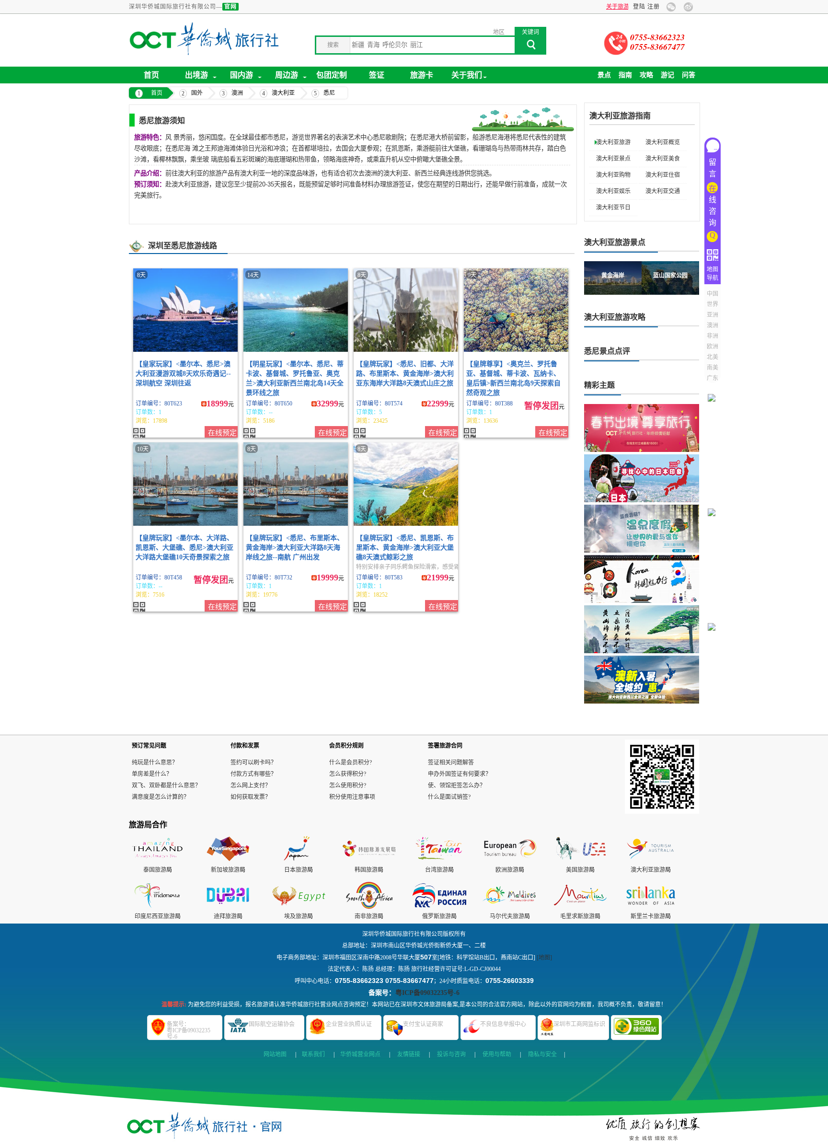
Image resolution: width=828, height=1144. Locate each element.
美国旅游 (577, 870)
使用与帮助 (497, 1054)
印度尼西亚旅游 (155, 916)
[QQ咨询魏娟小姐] (714, 385)
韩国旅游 (366, 870)
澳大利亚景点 (613, 158)
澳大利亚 (283, 93)
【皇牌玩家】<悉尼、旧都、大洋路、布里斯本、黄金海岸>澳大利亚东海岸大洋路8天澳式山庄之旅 (405, 373)
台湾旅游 (436, 870)
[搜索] (530, 47)
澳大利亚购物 (613, 175)
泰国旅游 (154, 870)
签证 (376, 75)
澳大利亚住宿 (662, 175)
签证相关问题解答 (451, 762)
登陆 (639, 6)
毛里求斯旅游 (577, 916)
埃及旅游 (295, 916)
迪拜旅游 (225, 916)
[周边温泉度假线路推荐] (641, 529)
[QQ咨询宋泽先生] (714, 729)
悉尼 (329, 93)
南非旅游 (366, 916)
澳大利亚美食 (662, 158)
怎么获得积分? (347, 774)
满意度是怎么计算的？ (160, 797)
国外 (197, 93)
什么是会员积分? (350, 762)
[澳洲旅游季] (641, 680)
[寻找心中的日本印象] (641, 478)
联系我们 (313, 1054)
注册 (653, 6)
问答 (688, 75)
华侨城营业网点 (360, 1054)
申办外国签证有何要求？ (459, 774)
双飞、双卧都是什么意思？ (166, 785)
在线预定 (222, 433)
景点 (604, 75)
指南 (625, 75)
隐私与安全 (542, 1054)
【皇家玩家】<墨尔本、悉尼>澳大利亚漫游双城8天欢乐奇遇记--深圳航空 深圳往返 (183, 373)
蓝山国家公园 (670, 275)
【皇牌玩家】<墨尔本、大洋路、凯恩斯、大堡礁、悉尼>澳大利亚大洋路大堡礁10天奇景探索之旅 (184, 547)
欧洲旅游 (506, 870)
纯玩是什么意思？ (155, 762)
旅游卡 (421, 75)
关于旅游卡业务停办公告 (596, 6)
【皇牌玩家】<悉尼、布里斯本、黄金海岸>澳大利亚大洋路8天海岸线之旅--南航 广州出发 (295, 547)
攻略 (646, 75)
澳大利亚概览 (662, 142)
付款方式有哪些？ (253, 774)
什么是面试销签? (449, 797)
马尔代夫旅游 (507, 916)
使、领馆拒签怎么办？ (456, 785)
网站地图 (275, 1054)
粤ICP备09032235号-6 (427, 992)
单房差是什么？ (152, 774)
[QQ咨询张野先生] (714, 615)
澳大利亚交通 (662, 191)
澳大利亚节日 (613, 207)
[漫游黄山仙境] (641, 629)
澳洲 (237, 93)
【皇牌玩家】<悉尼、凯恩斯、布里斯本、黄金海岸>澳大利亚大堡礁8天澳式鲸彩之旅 (405, 547)
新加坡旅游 (225, 870)
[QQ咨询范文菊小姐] (714, 500)
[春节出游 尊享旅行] (641, 428)
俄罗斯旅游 (436, 916)
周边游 (286, 75)
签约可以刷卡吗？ (253, 762)
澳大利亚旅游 (613, 142)
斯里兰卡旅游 (648, 916)
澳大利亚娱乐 (613, 191)
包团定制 (331, 75)
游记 (667, 75)
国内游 (241, 75)
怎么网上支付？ (250, 785)
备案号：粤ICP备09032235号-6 (188, 1030)
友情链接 (408, 1054)
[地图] (544, 957)
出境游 (196, 75)
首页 (151, 75)
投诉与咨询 (451, 1054)
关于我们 (466, 75)
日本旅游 (295, 870)
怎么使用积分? (347, 785)
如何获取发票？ (250, 797)
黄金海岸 (612, 275)
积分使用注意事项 (352, 797)
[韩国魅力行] (641, 579)
